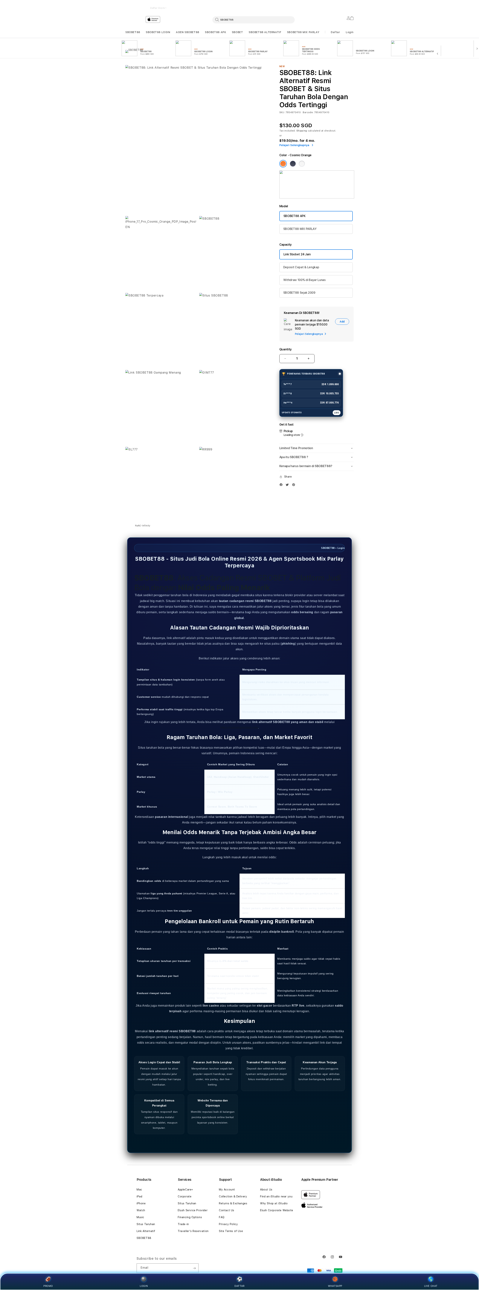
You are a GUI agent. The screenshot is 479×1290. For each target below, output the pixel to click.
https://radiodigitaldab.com (239, 727)
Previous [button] (127, 5)
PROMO (48, 1285)
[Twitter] (288, 485)
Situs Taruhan (146, 1224)
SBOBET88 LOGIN (158, 32)
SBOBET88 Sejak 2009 (299, 292)
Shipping (301, 130)
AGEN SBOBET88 (187, 32)
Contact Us (226, 1210)
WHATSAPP (335, 1285)
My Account (227, 1189)
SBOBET (237, 32)
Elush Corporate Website (276, 1210)
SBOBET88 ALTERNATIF (265, 32)
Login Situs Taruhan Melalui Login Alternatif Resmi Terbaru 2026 (224, 5)
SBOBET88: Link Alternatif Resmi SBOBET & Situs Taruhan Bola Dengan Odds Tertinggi (158, 5)
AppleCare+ (185, 1189)
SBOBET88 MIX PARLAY (303, 32)
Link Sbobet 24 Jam (297, 254)
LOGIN (144, 1285)
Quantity (285, 349)
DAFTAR (239, 1285)
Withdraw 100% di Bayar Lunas (304, 280)
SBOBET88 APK (215, 32)
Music (140, 1217)
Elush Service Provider (193, 1210)
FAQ (222, 1217)
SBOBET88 (132, 32)
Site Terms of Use (231, 1231)
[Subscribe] (194, 1268)
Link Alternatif (146, 1231)
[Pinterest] (294, 485)
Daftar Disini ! (158, 8)
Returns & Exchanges (233, 1203)
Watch (141, 1210)
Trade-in (183, 1224)
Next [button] (352, 5)
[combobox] (253, 19)
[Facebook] (282, 485)
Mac (139, 1189)
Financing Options (190, 1217)
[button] (132, 32)
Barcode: (308, 112)
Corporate (184, 1196)
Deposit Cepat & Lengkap (301, 267)
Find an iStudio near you (276, 1196)
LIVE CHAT (430, 1285)
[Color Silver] (302, 164)
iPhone (141, 1203)
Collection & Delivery (233, 1196)
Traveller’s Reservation (193, 1231)
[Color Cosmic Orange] (283, 163)
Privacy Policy (228, 1224)
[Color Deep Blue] (293, 164)
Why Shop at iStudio (274, 1203)
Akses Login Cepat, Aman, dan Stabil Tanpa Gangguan (290, 5)
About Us (266, 1189)
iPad (139, 1196)
